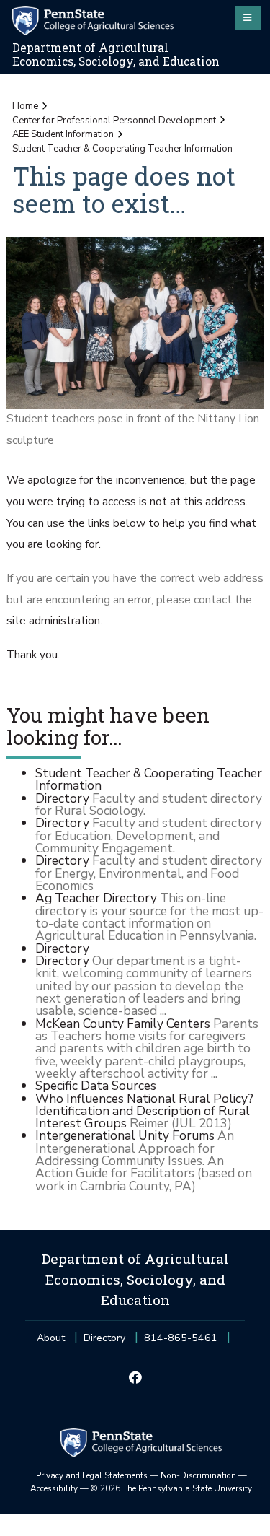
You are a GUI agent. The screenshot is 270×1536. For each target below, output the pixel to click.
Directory (62, 798)
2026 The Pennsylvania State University (171, 1488)
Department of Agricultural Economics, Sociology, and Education (116, 54)
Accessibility (54, 1488)
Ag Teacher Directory (96, 898)
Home (25, 106)
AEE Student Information (63, 134)
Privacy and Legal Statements (92, 1475)
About (51, 1338)
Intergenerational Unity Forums (125, 1135)
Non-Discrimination (198, 1475)
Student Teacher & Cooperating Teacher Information (148, 779)
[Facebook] (135, 1378)
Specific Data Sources (95, 1085)
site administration (53, 621)
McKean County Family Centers (122, 1023)
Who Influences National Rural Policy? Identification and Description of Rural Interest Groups (144, 1111)
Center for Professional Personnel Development (114, 120)
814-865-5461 (180, 1342)
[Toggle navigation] (248, 18)
